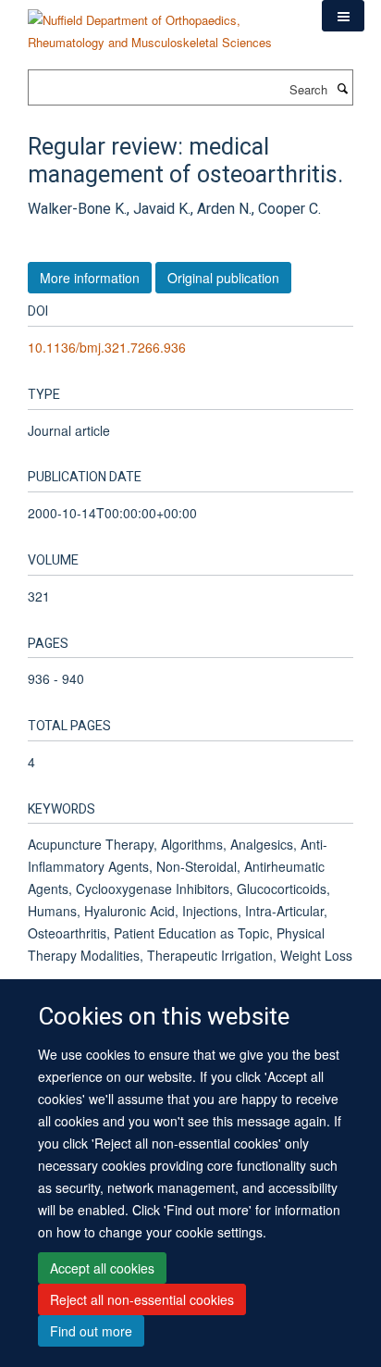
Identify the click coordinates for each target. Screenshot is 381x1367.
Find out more (91, 1331)
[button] (343, 15)
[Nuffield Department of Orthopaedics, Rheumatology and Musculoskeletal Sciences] (161, 24)
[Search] (342, 88)
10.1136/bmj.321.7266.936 (107, 347)
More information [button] (90, 277)
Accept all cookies (102, 1268)
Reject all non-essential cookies (142, 1299)
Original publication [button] (223, 277)
